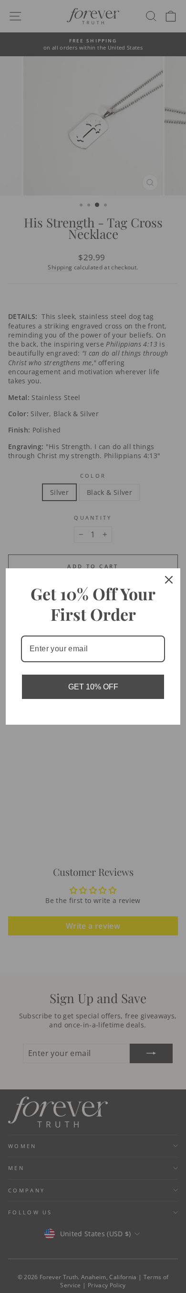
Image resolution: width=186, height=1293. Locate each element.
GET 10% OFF (93, 687)
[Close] (168, 579)
